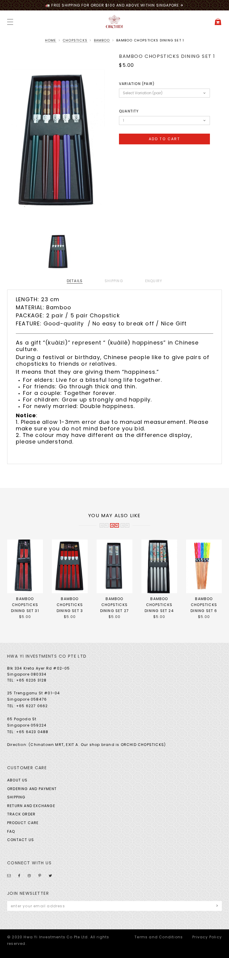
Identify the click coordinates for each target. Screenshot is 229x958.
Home (50, 40)
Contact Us (20, 839)
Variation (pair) (136, 83)
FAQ (11, 831)
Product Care (22, 822)
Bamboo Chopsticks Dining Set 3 (70, 604)
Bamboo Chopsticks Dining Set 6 (204, 604)
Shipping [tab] (114, 280)
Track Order (21, 814)
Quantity (129, 111)
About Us (17, 780)
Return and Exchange (31, 805)
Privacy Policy (207, 937)
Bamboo (102, 40)
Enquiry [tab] (153, 280)
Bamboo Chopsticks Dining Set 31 (25, 604)
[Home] (114, 21)
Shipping (16, 797)
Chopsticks (75, 40)
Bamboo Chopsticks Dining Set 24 (159, 604)
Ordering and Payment (32, 788)
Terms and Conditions (158, 937)
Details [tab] (75, 280)
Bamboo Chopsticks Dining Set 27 (114, 604)
